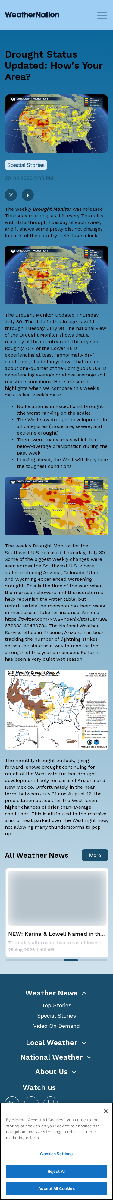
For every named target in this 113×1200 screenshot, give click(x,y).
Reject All (56, 1171)
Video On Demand (56, 1026)
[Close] (105, 1111)
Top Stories (56, 1005)
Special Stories (56, 1015)
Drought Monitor (52, 209)
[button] (56, 993)
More (95, 855)
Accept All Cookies (56, 1188)
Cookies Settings (56, 1153)
